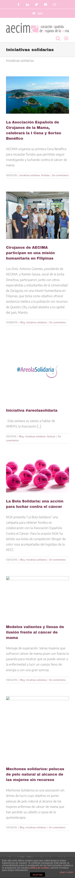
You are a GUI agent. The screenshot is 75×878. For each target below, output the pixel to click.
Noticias (51, 436)
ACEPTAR (38, 875)
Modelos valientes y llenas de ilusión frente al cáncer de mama (35, 632)
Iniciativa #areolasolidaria (31, 410)
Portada (45, 175)
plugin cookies (66, 872)
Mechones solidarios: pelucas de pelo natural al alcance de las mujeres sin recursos (35, 774)
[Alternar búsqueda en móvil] (58, 38)
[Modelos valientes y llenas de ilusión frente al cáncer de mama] (37, 597)
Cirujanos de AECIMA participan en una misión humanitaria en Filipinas (30, 253)
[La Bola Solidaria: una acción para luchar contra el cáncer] (37, 475)
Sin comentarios (60, 175)
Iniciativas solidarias (29, 175)
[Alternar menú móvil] (66, 38)
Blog (22, 322)
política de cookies (39, 867)
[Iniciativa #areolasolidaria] (37, 370)
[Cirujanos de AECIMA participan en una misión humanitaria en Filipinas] (37, 215)
